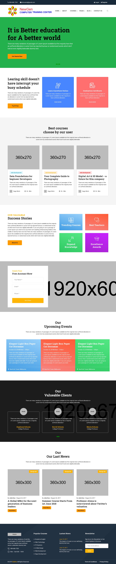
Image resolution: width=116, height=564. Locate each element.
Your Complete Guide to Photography (56, 177)
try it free (15, 106)
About (64, 11)
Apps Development (40, 554)
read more (58, 102)
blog (89, 11)
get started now (17, 56)
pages (81, 11)
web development (16, 172)
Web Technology (40, 542)
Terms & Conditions (91, 561)
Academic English (40, 539)
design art (33, 471)
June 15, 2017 (63, 539)
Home (57, 11)
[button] (56, 64)
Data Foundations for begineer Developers (21, 177)
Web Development (40, 551)
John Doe (12, 498)
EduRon (14, 561)
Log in (97, 2)
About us (15, 243)
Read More (12, 510)
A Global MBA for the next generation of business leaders (22, 504)
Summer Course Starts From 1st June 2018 (57, 502)
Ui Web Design (39, 548)
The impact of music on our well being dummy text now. (70, 542)
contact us (98, 11)
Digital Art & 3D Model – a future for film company (92, 177)
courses (73, 11)
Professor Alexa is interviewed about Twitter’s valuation (92, 504)
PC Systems (38, 545)
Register (104, 2)
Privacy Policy (104, 561)
